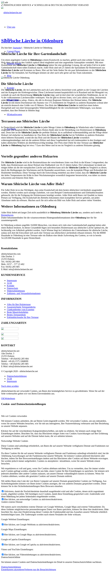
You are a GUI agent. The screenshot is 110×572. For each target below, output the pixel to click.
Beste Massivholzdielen (17, 312)
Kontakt (10, 285)
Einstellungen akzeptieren (12, 569)
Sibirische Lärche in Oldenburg (32, 40)
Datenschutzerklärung (11, 567)
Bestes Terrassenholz (16, 314)
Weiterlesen (10, 398)
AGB (9, 283)
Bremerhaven (7, 215)
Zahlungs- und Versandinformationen (24, 293)
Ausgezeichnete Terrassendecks (21, 307)
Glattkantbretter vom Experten (20, 309)
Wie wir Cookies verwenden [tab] (14, 416)
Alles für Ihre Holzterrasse (19, 304)
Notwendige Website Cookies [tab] (14, 441)
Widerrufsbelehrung (16, 291)
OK (3, 398)
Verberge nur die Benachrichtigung (40, 569)
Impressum (12, 280)
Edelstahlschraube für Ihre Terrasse (23, 317)
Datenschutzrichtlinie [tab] (10, 557)
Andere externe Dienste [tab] (11, 502)
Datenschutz (12, 288)
